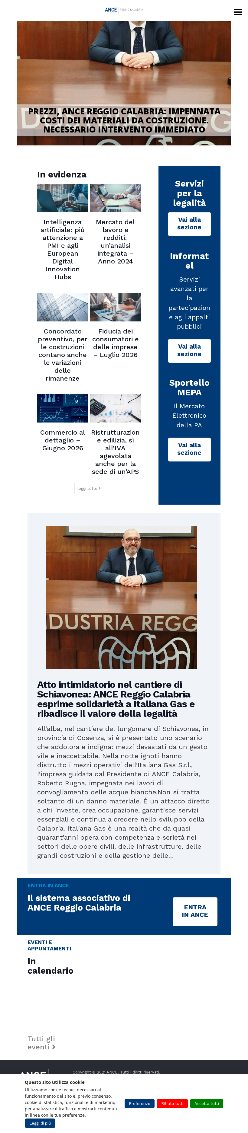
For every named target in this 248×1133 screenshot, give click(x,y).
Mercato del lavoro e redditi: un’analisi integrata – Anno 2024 (115, 241)
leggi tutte (88, 488)
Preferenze (139, 1103)
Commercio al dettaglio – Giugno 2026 (62, 440)
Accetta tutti (206, 1103)
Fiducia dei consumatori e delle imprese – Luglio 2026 (115, 343)
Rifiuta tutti (172, 1103)
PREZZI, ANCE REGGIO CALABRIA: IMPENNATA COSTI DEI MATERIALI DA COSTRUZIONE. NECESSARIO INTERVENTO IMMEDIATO (124, 120)
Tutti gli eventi (41, 1043)
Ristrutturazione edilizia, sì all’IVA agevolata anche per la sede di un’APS (115, 452)
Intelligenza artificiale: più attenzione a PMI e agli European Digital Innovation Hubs (63, 249)
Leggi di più (40, 1123)
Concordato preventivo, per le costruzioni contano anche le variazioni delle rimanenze (62, 354)
